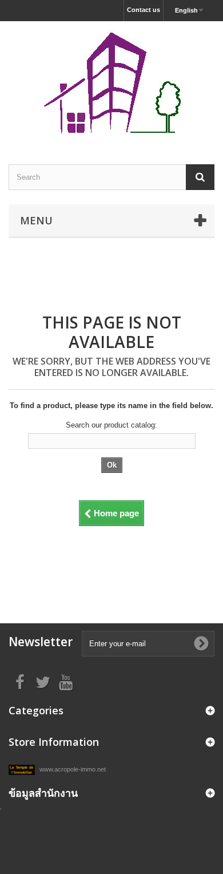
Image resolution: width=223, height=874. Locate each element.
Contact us (143, 9)
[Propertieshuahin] (111, 83)
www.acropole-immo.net (72, 769)
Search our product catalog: (111, 425)
